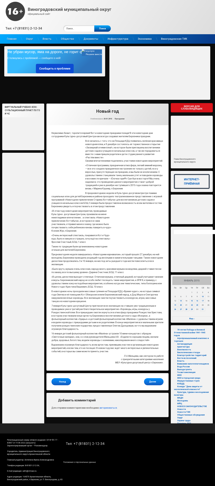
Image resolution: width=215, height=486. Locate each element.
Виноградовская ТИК (174, 38)
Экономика (145, 38)
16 (197, 301)
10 (203, 296)
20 (181, 305)
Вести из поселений (186, 358)
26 (175, 309)
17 (203, 301)
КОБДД (180, 384)
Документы (91, 38)
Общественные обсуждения (191, 415)
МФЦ (179, 403)
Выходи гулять (184, 369)
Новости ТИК (183, 412)
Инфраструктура (118, 38)
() (31, 443)
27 (181, 309)
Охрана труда (183, 420)
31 (203, 309)
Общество (67, 38)
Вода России (183, 367)
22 (192, 305)
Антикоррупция (184, 344)
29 (192, 309)
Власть (47, 38)
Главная (12, 38)
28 (186, 309)
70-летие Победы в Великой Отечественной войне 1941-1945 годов (189, 333)
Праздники (119, 119)
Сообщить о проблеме (54, 68)
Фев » (191, 319)
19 (175, 305)
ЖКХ (179, 375)
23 (197, 305)
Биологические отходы (188, 352)
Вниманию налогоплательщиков (193, 364)
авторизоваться (108, 408)
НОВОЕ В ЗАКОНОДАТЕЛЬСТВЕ (192, 406)
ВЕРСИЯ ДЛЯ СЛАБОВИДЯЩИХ (191, 107)
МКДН (180, 398)
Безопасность (184, 350)
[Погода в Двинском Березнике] (200, 233)
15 (192, 301)
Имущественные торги (188, 381)
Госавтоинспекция (186, 372)
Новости (181, 409)
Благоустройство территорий (191, 355)
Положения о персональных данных (79, 462)
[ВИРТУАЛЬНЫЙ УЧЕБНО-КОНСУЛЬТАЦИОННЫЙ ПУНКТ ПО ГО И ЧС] (23, 132)
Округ (29, 38)
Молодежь (182, 401)
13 (181, 301)
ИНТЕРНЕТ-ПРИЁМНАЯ (192, 181)
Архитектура (183, 347)
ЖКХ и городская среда (188, 378)
